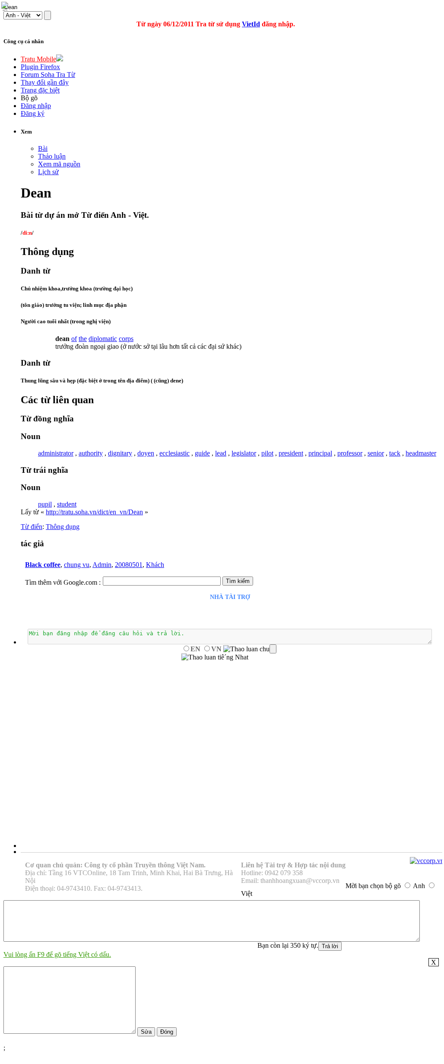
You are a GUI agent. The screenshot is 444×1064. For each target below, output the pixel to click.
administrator (55, 453)
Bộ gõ (29, 98)
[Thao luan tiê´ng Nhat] (214, 657)
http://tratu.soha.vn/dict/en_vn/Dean (94, 512)
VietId (251, 24)
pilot (267, 453)
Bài (43, 148)
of (74, 338)
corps (126, 338)
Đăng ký (32, 113)
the (83, 338)
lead (220, 453)
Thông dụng (62, 526)
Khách (155, 564)
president (291, 453)
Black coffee (42, 564)
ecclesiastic (174, 453)
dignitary (120, 453)
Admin (101, 564)
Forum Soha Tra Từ (48, 74)
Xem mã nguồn (59, 164)
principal (320, 453)
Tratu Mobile (38, 59)
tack (394, 453)
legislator (244, 453)
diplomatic (103, 338)
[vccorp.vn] (427, 860)
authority (91, 453)
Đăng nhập (36, 105)
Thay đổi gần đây (45, 82)
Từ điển (31, 526)
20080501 (129, 564)
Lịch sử (48, 171)
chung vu (76, 564)
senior (376, 453)
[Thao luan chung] (249, 649)
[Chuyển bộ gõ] (6, 6)
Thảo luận (52, 156)
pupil (45, 504)
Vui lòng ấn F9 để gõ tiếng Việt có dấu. (57, 954)
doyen (145, 453)
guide (202, 453)
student (66, 504)
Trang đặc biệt (40, 90)
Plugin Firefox (40, 66)
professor (349, 453)
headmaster (421, 453)
